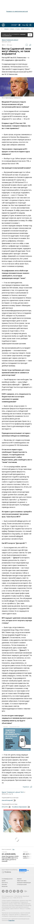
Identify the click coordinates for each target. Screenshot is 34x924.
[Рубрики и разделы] (30, 25)
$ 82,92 (6, 29)
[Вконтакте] (7, 891)
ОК (30, 35)
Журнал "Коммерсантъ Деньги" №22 (13, 792)
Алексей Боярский (7, 800)
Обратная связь (21, 880)
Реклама (4, 884)
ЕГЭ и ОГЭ (4, 807)
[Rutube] (18, 891)
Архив (3, 880)
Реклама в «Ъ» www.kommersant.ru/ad (17, 11)
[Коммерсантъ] (3, 24)
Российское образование (19, 807)
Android (19, 879)
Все (13, 849)
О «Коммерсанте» (7, 879)
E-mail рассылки (22, 884)
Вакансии (4, 886)
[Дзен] (10, 891)
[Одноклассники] (14, 891)
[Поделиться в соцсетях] (30, 45)
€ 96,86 (12, 29)
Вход (23, 25)
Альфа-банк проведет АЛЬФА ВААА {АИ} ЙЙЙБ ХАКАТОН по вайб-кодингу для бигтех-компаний (10, 858)
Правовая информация (24, 882)
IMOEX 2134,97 (25, 29)
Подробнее (11, 920)
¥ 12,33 (17, 29)
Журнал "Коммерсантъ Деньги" (10, 40)
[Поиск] (27, 25)
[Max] (21, 891)
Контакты (5, 882)
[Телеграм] (3, 891)
